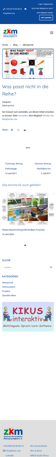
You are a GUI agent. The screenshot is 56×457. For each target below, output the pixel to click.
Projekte (6, 291)
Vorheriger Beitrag (14, 163)
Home (5, 45)
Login (40, 4)
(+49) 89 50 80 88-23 (14, 9)
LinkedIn (10, 455)
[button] (25, 245)
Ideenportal (28, 45)
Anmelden (23, 115)
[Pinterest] (18, 130)
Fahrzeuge (11, 168)
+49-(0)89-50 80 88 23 (13, 446)
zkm (28, 147)
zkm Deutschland (38, 446)
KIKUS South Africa (39, 455)
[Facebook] (12, 130)
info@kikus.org (9, 13)
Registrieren (48, 4)
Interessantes (8, 287)
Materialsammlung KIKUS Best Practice (23, 229)
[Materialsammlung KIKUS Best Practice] (28, 208)
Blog (15, 45)
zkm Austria (36, 450)
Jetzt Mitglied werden (44, 13)
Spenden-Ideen (9, 295)
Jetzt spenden (46, 18)
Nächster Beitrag (43, 163)
